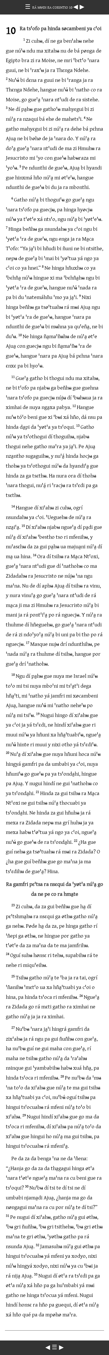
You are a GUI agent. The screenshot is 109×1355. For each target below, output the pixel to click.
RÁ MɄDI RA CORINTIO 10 (52, 7)
